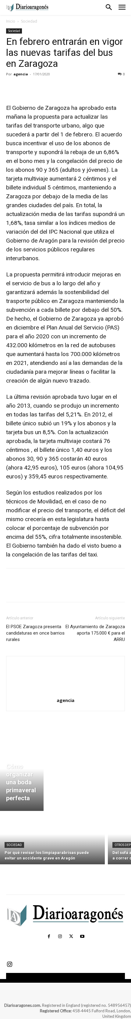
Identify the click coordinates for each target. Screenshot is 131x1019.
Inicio (10, 21)
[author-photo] (65, 692)
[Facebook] (12, 88)
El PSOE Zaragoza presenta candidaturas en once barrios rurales (35, 633)
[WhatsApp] (54, 88)
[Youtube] (81, 936)
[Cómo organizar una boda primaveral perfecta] (22, 776)
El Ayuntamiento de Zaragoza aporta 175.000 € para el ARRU (95, 633)
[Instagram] (60, 936)
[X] (26, 88)
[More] (68, 88)
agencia (20, 74)
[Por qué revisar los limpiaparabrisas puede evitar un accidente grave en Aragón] (52, 839)
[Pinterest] (40, 88)
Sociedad (29, 21)
